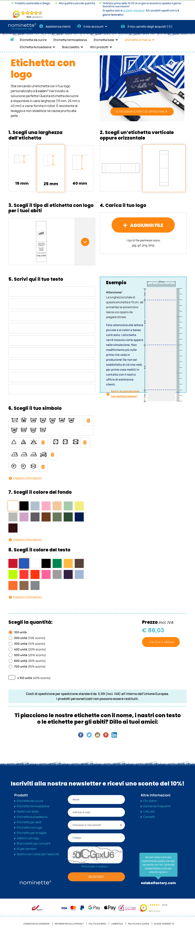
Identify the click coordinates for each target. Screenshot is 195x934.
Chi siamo (150, 801)
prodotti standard (133, 10)
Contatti (149, 817)
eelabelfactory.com (158, 883)
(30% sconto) (30, 661)
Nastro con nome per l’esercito (38, 854)
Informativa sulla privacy (69, 923)
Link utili (149, 811)
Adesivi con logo (28, 838)
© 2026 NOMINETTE (164, 923)
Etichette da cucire (30, 801)
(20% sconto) (30, 649)
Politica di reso (97, 923)
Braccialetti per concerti (33, 843)
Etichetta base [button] (104, 40)
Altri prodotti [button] (99, 47)
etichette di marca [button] (138, 40)
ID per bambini (27, 849)
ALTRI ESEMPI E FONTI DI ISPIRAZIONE (140, 111)
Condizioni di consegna (36, 923)
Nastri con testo (28, 811)
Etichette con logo (29, 827)
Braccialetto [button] (70, 47)
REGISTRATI (96, 877)
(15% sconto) (29, 644)
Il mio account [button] (93, 26)
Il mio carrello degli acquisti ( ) (150, 26)
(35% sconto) (30, 666)
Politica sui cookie (138, 923)
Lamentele (117, 923)
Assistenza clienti (58, 26)
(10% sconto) (29, 638)
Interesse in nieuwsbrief (87, 825)
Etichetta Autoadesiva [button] (35, 47)
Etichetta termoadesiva (70, 40)
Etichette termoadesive (33, 806)
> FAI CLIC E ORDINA (161, 642)
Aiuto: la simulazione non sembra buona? (125, 393)
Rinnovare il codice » (95, 866)
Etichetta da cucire (33, 40)
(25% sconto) (30, 655)
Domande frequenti (156, 806)
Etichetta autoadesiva (32, 817)
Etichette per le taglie (31, 833)
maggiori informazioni (27, 478)
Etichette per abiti (29, 822)
